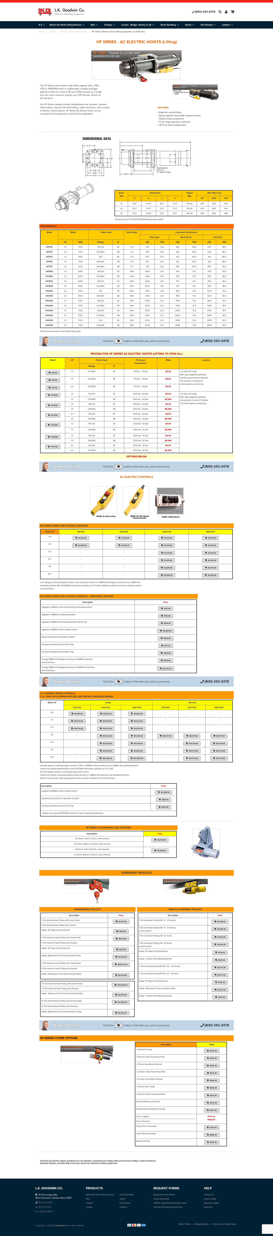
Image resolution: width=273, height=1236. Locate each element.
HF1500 (54, 405)
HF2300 (54, 425)
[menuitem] (67, 25)
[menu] (136, 25)
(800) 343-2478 (205, 12)
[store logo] (71, 12)
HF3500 (54, 437)
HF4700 (54, 446)
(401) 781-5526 (44, 1207)
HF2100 (54, 415)
